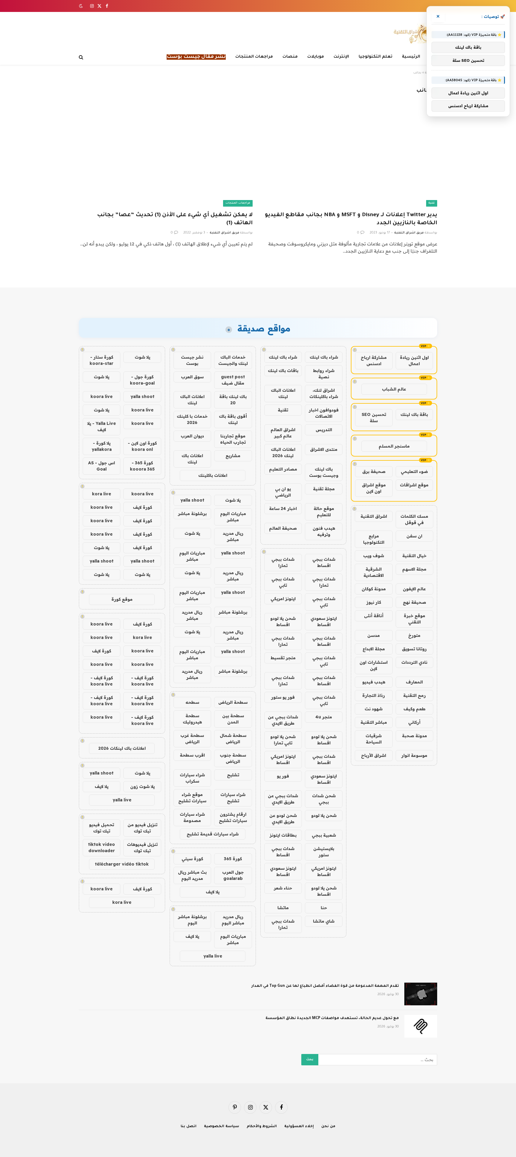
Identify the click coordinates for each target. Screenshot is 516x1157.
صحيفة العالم (283, 528)
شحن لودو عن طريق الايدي (283, 818)
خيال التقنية (414, 555)
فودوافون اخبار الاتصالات (324, 413)
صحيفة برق (374, 471)
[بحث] (82, 57)
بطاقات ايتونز (283, 835)
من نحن (328, 1127)
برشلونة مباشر (192, 513)
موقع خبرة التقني (414, 619)
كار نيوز (373, 602)
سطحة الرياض (233, 702)
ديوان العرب (192, 436)
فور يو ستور (283, 697)
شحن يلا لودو (324, 815)
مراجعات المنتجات (254, 57)
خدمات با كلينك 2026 (192, 419)
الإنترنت (341, 57)
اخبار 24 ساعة (283, 508)
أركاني (414, 722)
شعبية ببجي (324, 835)
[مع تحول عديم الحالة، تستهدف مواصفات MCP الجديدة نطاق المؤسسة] (420, 1026)
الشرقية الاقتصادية (373, 572)
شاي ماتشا (323, 921)
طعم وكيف (414, 709)
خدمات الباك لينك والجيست (233, 360)
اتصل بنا (188, 1127)
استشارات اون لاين (374, 665)
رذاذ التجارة (373, 695)
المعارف (414, 682)
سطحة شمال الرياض (233, 738)
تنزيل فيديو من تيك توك (142, 828)
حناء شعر (283, 888)
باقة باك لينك (414, 414)
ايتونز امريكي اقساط (283, 759)
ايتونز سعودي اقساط (324, 621)
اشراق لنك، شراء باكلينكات (323, 393)
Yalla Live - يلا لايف (101, 426)
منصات (290, 57)
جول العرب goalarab (233, 875)
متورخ (414, 635)
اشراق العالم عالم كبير (283, 433)
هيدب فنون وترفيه (324, 531)
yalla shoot (192, 500)
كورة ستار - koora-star (101, 360)
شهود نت (374, 709)
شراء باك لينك (324, 357)
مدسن (373, 635)
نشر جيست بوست (192, 360)
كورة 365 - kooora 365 (142, 466)
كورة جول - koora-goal (142, 380)
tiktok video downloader (101, 847)
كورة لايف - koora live (142, 681)
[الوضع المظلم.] (81, 6)
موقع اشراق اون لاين (374, 488)
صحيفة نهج (414, 602)
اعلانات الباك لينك (283, 393)
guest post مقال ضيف (233, 380)
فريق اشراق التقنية (409, 233)
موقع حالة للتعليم (324, 511)
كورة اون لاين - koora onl (142, 446)
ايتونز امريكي (283, 598)
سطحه (192, 702)
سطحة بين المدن (233, 719)
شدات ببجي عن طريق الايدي (283, 720)
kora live (101, 494)
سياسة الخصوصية (221, 1127)
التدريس (324, 429)
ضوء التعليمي (414, 471)
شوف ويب (373, 555)
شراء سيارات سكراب (192, 778)
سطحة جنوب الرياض (233, 758)
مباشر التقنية (373, 722)
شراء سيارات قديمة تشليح (213, 834)
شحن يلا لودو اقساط (283, 621)
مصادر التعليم (283, 469)
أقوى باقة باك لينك (233, 419)
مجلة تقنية (324, 488)
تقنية (432, 203)
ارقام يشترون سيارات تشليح (233, 817)
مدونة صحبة (414, 735)
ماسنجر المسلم (394, 446)
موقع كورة (122, 599)
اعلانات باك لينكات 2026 (122, 748)
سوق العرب (192, 376)
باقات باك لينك (283, 370)
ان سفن (414, 536)
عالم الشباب (394, 389)
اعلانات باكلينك (212, 475)
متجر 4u (323, 717)
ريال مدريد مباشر (233, 536)
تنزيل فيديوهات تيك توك (142, 847)
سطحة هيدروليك (192, 719)
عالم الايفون (414, 588)
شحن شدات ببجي (324, 799)
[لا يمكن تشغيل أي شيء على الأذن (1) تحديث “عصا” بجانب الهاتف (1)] (166, 157)
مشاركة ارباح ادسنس (374, 360)
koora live (101, 396)
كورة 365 (233, 858)
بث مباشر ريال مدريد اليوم (192, 875)
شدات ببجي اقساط (323, 562)
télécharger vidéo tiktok (122, 864)
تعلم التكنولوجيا (375, 57)
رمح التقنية (414, 695)
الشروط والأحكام (262, 1127)
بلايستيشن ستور (323, 852)
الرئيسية (411, 57)
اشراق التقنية (373, 516)
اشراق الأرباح (373, 755)
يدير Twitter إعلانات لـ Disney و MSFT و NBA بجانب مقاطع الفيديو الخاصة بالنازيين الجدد (351, 219)
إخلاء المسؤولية (299, 1127)
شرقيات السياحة (374, 739)
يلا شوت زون (142, 786)
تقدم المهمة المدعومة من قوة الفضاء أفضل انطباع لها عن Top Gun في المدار (325, 986)
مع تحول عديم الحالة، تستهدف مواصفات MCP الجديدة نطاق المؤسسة (332, 1018)
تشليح (233, 775)
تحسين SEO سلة (374, 417)
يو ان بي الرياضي (283, 492)
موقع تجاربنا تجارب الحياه (233, 439)
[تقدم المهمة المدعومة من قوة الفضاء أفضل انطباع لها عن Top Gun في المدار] (420, 994)
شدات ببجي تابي (282, 582)
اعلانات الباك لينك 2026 (283, 452)
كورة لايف (142, 507)
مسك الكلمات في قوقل (414, 519)
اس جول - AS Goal (101, 466)
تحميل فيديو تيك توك (101, 828)
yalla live (212, 956)
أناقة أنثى (373, 615)
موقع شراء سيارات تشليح (192, 797)
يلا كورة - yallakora (102, 446)
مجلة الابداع (374, 649)
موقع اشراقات (414, 485)
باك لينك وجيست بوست (323, 472)
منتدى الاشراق (323, 449)
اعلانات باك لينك (192, 459)
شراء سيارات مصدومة (192, 817)
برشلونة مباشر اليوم (192, 920)
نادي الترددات (414, 662)
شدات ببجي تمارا (282, 562)
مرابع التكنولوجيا (373, 539)
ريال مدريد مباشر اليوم (233, 920)
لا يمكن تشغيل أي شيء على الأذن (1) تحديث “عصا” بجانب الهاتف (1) (175, 219)
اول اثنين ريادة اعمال (414, 360)
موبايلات (315, 57)
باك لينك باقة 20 (233, 399)
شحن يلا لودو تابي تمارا (283, 740)
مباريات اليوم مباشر (233, 517)
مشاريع (232, 455)
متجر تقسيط (283, 657)
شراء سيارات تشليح (232, 797)
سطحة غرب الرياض (192, 738)
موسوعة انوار (414, 755)
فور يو (283, 776)
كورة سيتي (192, 858)
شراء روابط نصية (323, 373)
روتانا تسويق (414, 649)
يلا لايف (212, 892)
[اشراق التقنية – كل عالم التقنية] (412, 34)
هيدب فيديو (373, 682)
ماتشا (283, 907)
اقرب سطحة (192, 755)
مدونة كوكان (374, 588)
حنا (324, 907)
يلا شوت (233, 500)
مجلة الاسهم (414, 569)
